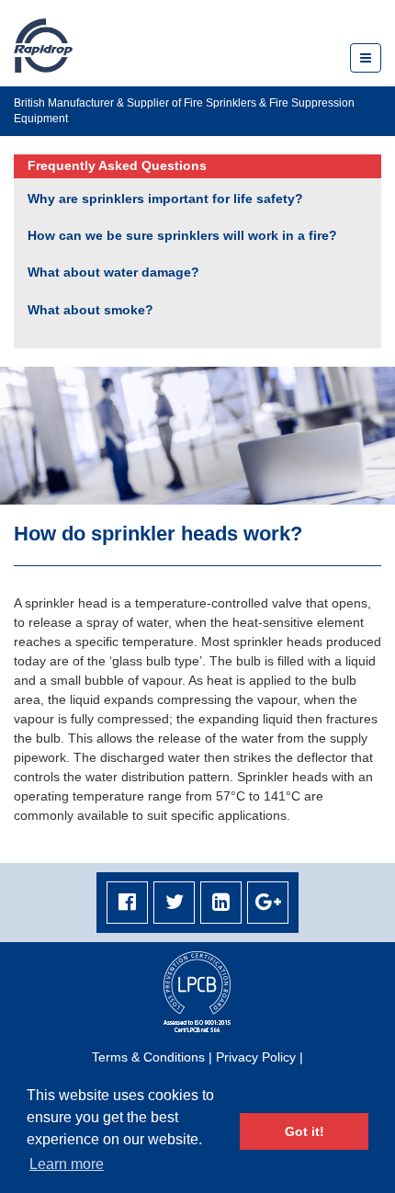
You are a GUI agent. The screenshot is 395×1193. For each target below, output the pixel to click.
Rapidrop (43, 45)
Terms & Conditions (148, 1057)
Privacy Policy (256, 1057)
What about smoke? (90, 309)
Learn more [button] (66, 1164)
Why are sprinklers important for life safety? (165, 198)
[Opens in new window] (127, 903)
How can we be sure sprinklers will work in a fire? (182, 235)
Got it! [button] (304, 1131)
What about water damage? (113, 272)
